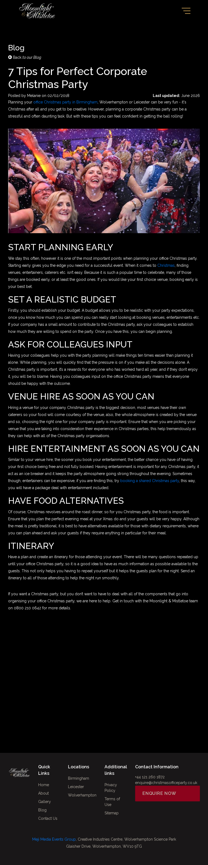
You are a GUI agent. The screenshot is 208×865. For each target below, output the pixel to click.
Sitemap (112, 813)
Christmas (166, 265)
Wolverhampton (82, 795)
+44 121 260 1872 (150, 777)
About (43, 793)
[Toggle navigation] (186, 11)
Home (43, 785)
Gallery (44, 801)
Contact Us (47, 818)
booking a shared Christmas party (149, 481)
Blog (42, 810)
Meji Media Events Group (54, 839)
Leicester (76, 787)
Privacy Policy (111, 788)
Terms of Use (112, 802)
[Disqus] (104, 683)
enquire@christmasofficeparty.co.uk (166, 783)
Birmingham (78, 778)
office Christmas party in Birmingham (65, 102)
